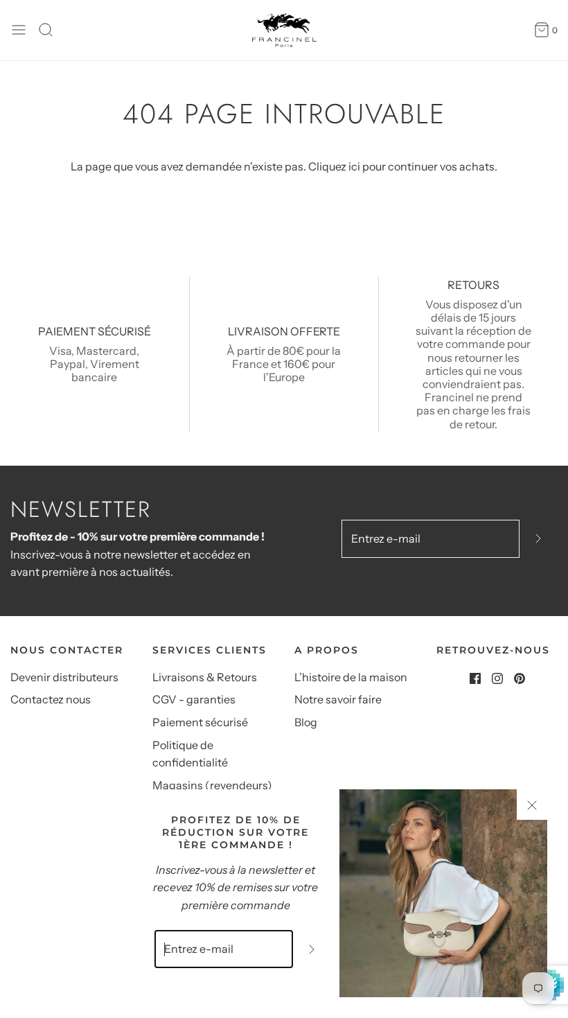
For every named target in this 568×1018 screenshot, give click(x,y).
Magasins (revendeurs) (212, 785)
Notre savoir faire (338, 699)
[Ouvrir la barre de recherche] (50, 30)
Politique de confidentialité (190, 754)
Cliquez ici (334, 166)
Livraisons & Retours (204, 677)
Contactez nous (50, 699)
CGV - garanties (194, 699)
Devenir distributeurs (64, 677)
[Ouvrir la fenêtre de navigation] (18, 30)
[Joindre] (539, 539)
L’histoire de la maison (350, 677)
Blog (305, 722)
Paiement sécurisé (200, 722)
